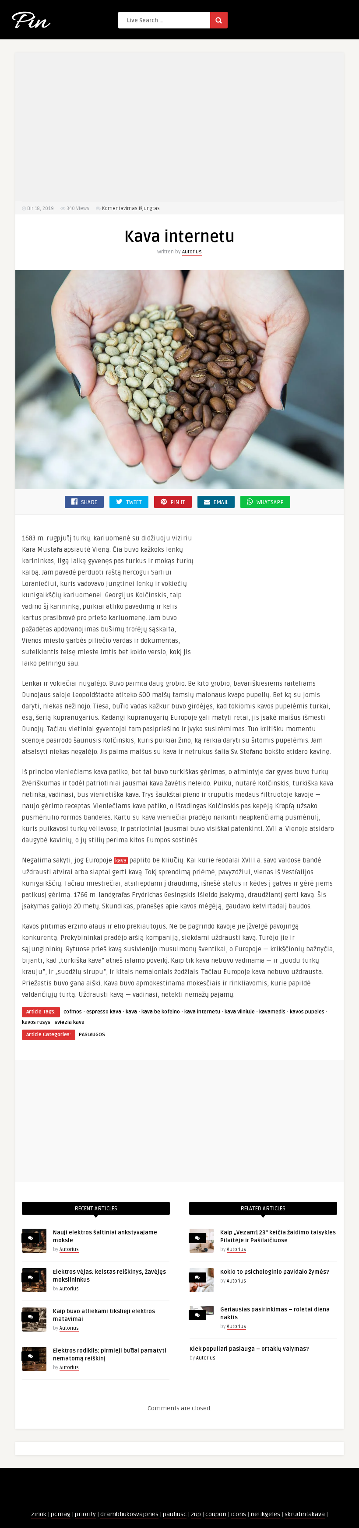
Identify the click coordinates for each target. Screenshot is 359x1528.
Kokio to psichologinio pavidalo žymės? (274, 1272)
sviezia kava (69, 1022)
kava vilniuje (240, 1012)
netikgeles (265, 1514)
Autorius (192, 252)
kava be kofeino (160, 1012)
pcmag (60, 1514)
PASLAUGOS (92, 1034)
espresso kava (103, 1012)
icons (238, 1514)
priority (85, 1514)
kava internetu (202, 1012)
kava (121, 860)
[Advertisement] (179, 127)
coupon (215, 1514)
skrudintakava (305, 1514)
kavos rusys (36, 1022)
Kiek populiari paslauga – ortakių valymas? (249, 1349)
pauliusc (175, 1514)
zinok (38, 1514)
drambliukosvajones (129, 1514)
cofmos (72, 1012)
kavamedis (272, 1012)
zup (196, 1514)
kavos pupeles (307, 1012)
